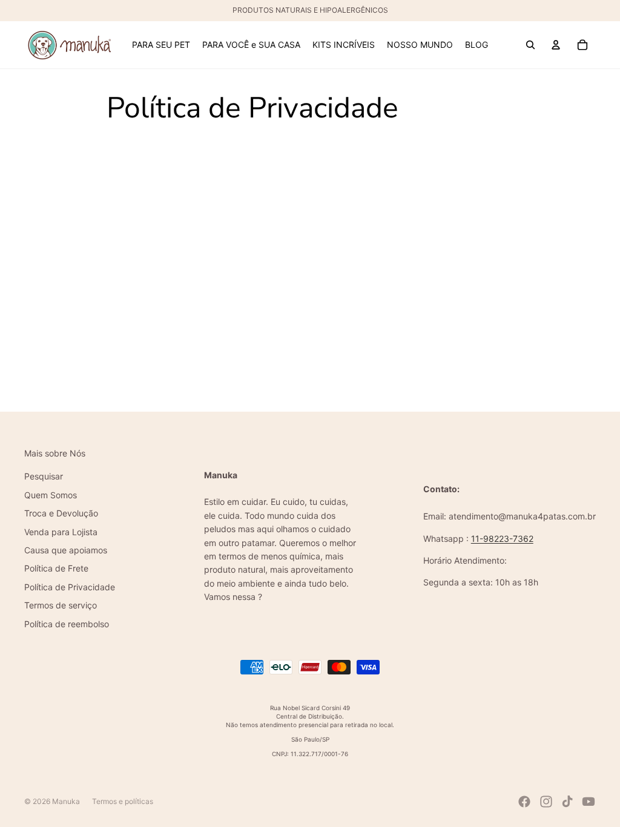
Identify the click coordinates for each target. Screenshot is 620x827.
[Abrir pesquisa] (530, 44)
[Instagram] (546, 801)
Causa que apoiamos (65, 550)
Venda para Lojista (60, 532)
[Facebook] (524, 801)
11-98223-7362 (502, 538)
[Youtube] (588, 801)
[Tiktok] (567, 801)
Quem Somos (50, 495)
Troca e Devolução (61, 513)
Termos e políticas (122, 801)
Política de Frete (56, 568)
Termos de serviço (60, 605)
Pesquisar (43, 476)
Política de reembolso (66, 624)
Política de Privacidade (69, 587)
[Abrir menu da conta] (555, 44)
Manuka (66, 801)
